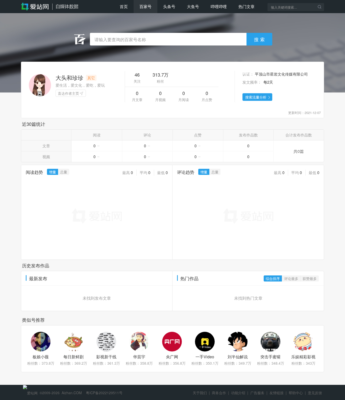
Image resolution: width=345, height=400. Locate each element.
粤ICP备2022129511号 (104, 392)
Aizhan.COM (72, 392)
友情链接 (276, 392)
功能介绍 (238, 392)
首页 (124, 6)
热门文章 (246, 6)
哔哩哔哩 (219, 6)
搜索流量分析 (255, 97)
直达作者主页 (68, 93)
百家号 (145, 6)
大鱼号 (193, 6)
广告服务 (257, 392)
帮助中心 (296, 392)
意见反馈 (315, 392)
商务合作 (219, 392)
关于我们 (200, 392)
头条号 (169, 6)
